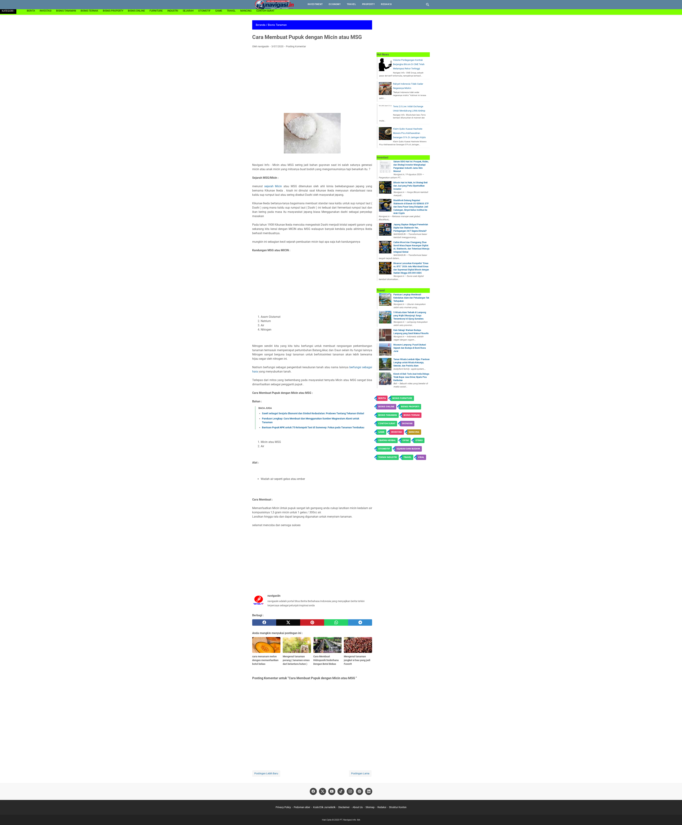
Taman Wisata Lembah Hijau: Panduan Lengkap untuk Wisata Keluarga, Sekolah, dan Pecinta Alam (411, 362)
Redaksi (386, 4)
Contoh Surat (265, 10)
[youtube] (331, 791)
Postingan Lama (360, 773)
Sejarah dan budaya (408, 448)
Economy (335, 4)
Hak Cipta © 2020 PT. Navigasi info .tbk (341, 820)
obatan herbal (387, 440)
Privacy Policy (283, 807)
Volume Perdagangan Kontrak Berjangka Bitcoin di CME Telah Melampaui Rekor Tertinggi (408, 64)
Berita (31, 10)
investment (315, 4)
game (381, 431)
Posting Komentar (296, 46)
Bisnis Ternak (89, 10)
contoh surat (386, 423)
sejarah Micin (273, 186)
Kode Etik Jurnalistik (324, 807)
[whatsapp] (336, 622)
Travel (351, 4)
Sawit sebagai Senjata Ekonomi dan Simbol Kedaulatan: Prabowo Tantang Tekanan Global (313, 413)
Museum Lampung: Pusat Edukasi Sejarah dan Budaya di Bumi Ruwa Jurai (409, 348)
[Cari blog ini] (428, 4)
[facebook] (264, 622)
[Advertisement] (312, 77)
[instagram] (350, 791)
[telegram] (360, 622)
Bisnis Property (113, 10)
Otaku (419, 440)
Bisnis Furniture (402, 398)
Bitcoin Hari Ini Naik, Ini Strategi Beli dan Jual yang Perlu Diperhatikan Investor (410, 185)
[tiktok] (341, 791)
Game (218, 10)
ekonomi (407, 423)
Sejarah (188, 10)
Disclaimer (344, 807)
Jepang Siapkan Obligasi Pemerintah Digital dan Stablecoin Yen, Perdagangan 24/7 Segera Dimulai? (410, 227)
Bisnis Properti (410, 406)
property (368, 4)
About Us (358, 807)
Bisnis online (386, 406)
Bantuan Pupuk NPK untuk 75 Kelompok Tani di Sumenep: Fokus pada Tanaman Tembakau (313, 427)
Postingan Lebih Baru (266, 773)
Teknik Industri (387, 457)
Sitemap (370, 807)
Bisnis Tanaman (66, 10)
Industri (172, 10)
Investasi (46, 10)
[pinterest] (312, 622)
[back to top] (674, 817)
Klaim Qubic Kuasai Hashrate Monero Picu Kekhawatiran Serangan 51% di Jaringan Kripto (409, 133)
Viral (421, 457)
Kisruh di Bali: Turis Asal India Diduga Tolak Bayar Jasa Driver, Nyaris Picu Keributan (411, 377)
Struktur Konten (398, 807)
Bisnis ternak (412, 415)
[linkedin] (368, 791)
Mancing (246, 10)
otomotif (204, 10)
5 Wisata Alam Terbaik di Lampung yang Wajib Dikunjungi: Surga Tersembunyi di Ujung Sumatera (409, 315)
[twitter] (288, 622)
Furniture (156, 10)
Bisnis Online (136, 10)
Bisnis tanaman (387, 415)
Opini (405, 440)
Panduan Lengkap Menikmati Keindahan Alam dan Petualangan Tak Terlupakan (411, 297)
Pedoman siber (302, 807)
